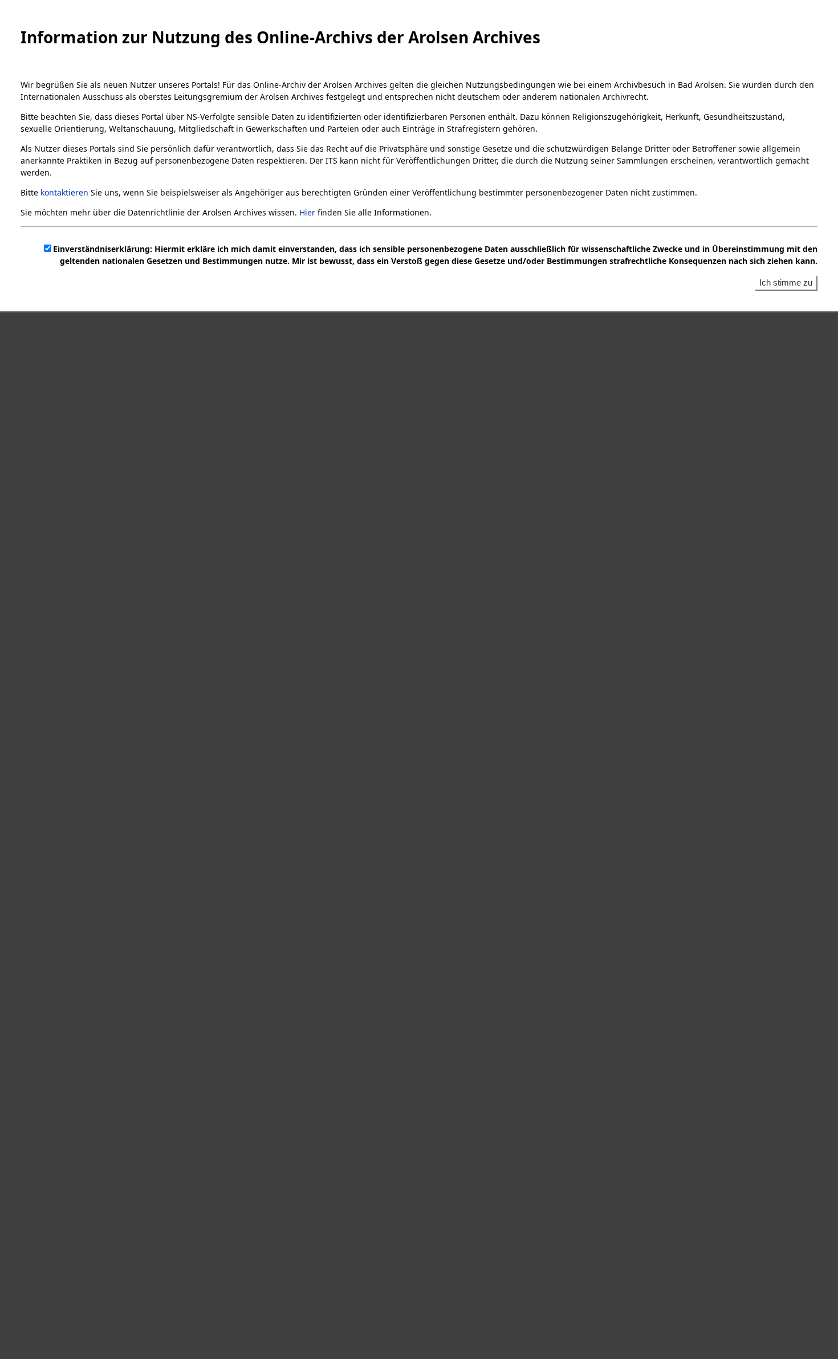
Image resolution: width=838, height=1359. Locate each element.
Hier (307, 212)
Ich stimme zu (785, 282)
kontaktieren (64, 192)
